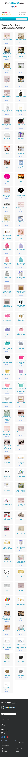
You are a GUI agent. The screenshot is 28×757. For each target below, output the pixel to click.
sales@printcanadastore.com (5, 727)
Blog (16, 747)
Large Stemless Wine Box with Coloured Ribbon (21, 279)
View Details (7, 43)
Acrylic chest (21, 68)
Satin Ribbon (7, 532)
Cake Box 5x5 (7, 138)
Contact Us (3, 723)
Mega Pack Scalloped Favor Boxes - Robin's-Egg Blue (21, 390)
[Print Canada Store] (14, 3)
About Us (17, 740)
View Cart (7, 12)
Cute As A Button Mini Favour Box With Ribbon (7, 195)
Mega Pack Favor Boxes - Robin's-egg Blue (7, 348)
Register (24, 14)
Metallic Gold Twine (21, 402)
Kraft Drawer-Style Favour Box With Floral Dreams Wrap (7, 237)
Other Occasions (4, 751)
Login (21, 14)
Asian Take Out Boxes (7, 96)
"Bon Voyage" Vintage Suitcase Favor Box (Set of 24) (21, 41)
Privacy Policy (18, 750)
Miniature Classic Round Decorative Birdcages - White (7, 433)
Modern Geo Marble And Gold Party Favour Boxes (21, 462)
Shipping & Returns (19, 748)
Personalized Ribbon (7, 504)
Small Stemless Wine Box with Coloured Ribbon (20, 547)
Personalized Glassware (5, 745)
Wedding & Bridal (4, 744)
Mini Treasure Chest (20, 416)
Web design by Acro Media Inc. (5, 719)
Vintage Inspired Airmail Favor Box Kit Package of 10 (7, 618)
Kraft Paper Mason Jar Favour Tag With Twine (21, 237)
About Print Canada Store (20, 742)
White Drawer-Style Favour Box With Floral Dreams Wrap (7, 646)
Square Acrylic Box (7, 561)
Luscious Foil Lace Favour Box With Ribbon (7, 293)
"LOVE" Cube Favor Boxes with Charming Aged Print (21, 55)
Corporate (3, 747)
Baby (2, 748)
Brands (3, 742)
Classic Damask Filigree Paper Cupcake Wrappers (21, 153)
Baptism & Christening (5, 750)
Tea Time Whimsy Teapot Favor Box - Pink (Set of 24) (21, 562)
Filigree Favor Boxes (7, 207)
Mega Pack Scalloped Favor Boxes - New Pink (7, 390)
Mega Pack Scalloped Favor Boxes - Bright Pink (21, 362)
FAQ (16, 745)
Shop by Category (5, 740)
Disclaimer (17, 751)
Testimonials (18, 744)
